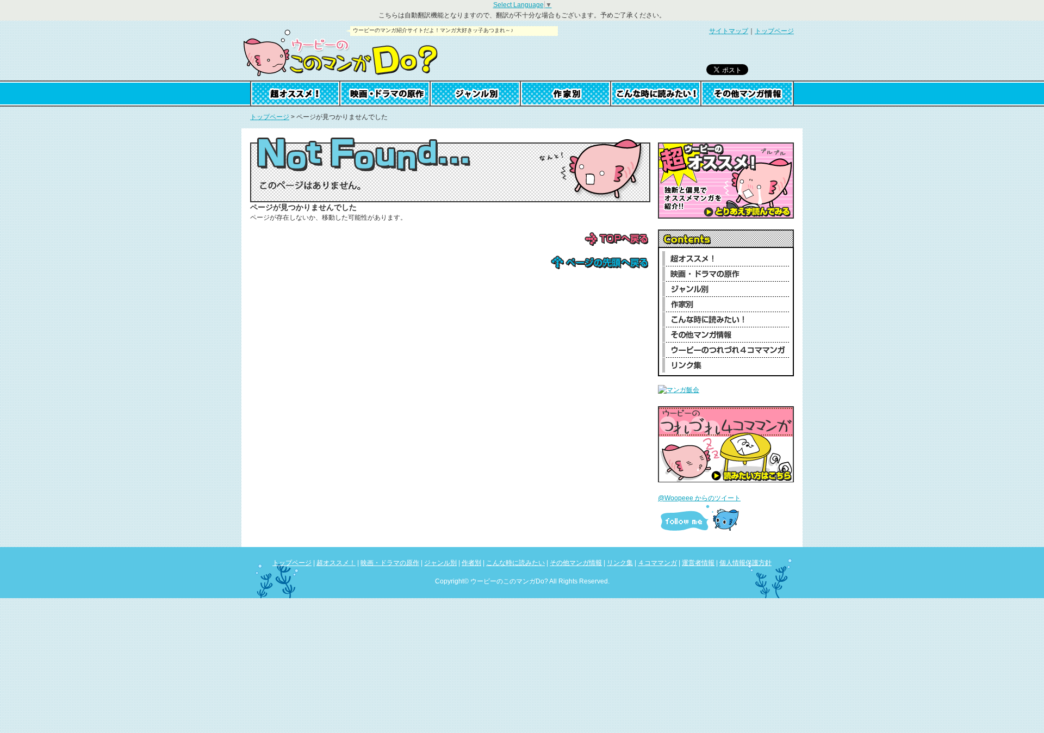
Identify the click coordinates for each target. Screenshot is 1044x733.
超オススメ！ (295, 93)
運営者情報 (698, 563)
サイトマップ (728, 31)
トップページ (774, 31)
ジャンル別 (476, 93)
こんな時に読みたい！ (726, 319)
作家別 (566, 93)
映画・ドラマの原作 (385, 93)
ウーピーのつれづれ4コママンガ (726, 349)
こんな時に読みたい (656, 93)
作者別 (471, 563)
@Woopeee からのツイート (699, 498)
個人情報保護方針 (745, 563)
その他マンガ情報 (747, 93)
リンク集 (726, 364)
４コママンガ (657, 563)
